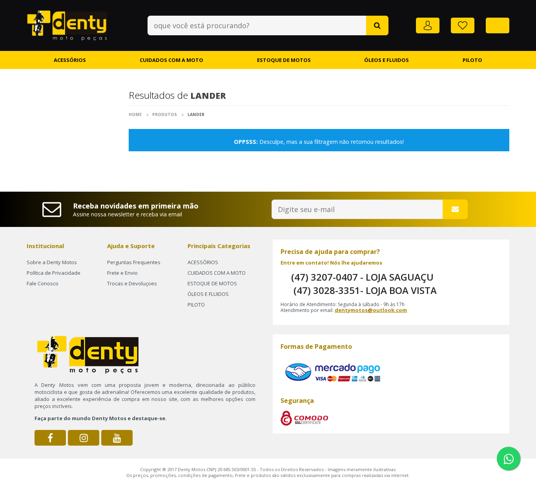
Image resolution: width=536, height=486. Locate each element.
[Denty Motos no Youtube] (117, 438)
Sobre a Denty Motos (52, 262)
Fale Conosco (42, 283)
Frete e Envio (122, 272)
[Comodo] (304, 417)
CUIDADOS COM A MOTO (171, 59)
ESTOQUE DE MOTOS (284, 59)
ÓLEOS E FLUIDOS (386, 59)
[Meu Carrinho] (497, 25)
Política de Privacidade (53, 272)
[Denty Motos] (67, 24)
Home (136, 114)
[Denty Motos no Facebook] (50, 438)
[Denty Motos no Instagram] (83, 438)
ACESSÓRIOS (70, 59)
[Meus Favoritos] (462, 25)
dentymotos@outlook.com (371, 310)
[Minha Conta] (427, 25)
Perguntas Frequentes (133, 262)
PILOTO (472, 59)
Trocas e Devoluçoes (132, 283)
